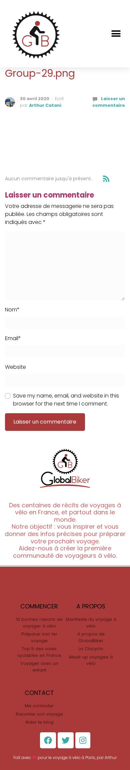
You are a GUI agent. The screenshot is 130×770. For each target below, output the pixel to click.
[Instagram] (82, 740)
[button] (115, 33)
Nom (12, 309)
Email (13, 338)
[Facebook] (48, 740)
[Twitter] (66, 740)
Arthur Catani (45, 105)
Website (15, 367)
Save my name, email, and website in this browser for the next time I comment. (66, 400)
